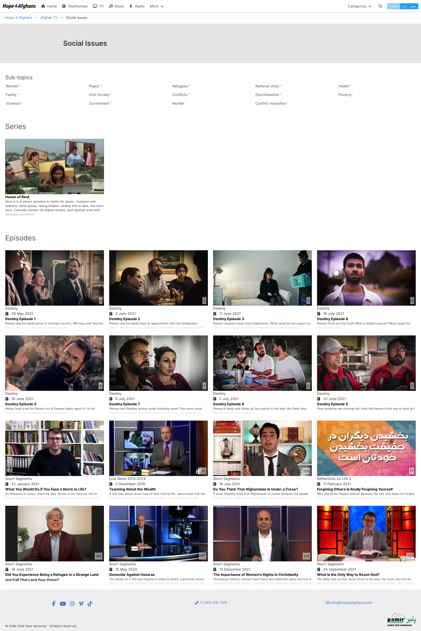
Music (119, 6)
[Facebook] (54, 604)
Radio (139, 6)
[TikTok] (89, 604)
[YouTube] (63, 604)
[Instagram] (72, 604)
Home (51, 6)
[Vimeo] (81, 604)
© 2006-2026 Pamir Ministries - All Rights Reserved (40, 626)
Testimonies (77, 6)
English (393, 6)
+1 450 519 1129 (212, 602)
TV (101, 6)
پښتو (413, 6)
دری (404, 6)
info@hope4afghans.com (351, 602)
